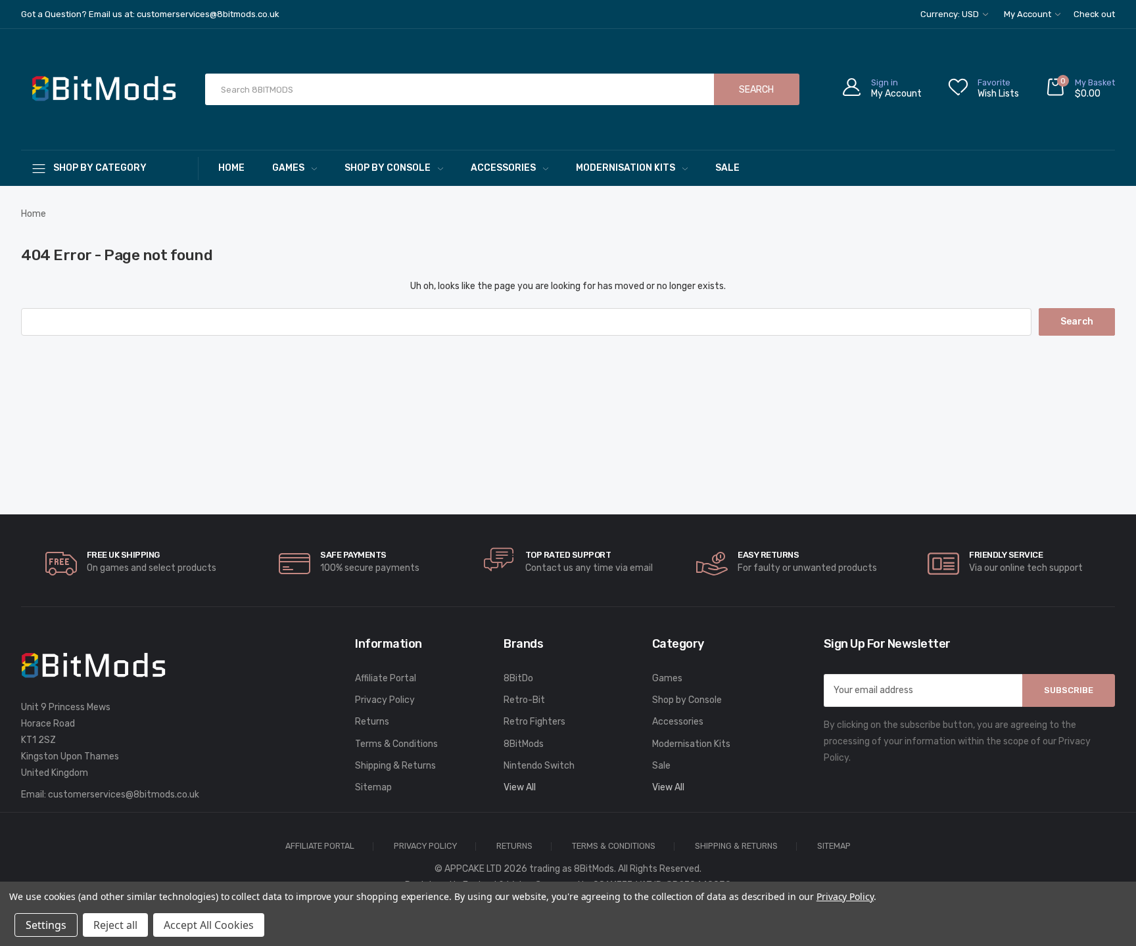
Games (288, 167)
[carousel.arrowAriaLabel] (61, 563)
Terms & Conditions (396, 744)
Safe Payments (353, 555)
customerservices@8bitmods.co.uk (123, 794)
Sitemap (373, 787)
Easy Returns (768, 555)
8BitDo (518, 678)
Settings (46, 925)
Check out (1094, 14)
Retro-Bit (524, 700)
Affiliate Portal (385, 678)
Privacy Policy (385, 700)
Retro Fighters (534, 721)
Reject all (115, 925)
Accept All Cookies (209, 925)
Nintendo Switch (539, 765)
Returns (372, 721)
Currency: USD (950, 14)
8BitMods (524, 744)
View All (520, 787)
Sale (727, 167)
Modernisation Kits (625, 167)
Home (231, 167)
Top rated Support (568, 555)
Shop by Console (387, 167)
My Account (1028, 14)
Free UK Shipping (123, 555)
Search (756, 89)
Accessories (503, 167)
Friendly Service (1006, 555)
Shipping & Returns (395, 765)
